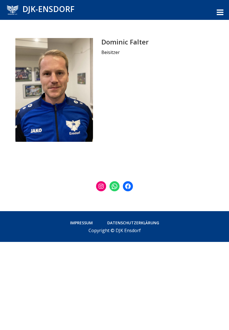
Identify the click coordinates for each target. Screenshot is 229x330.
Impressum (81, 222)
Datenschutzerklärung (133, 222)
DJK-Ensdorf (48, 9)
